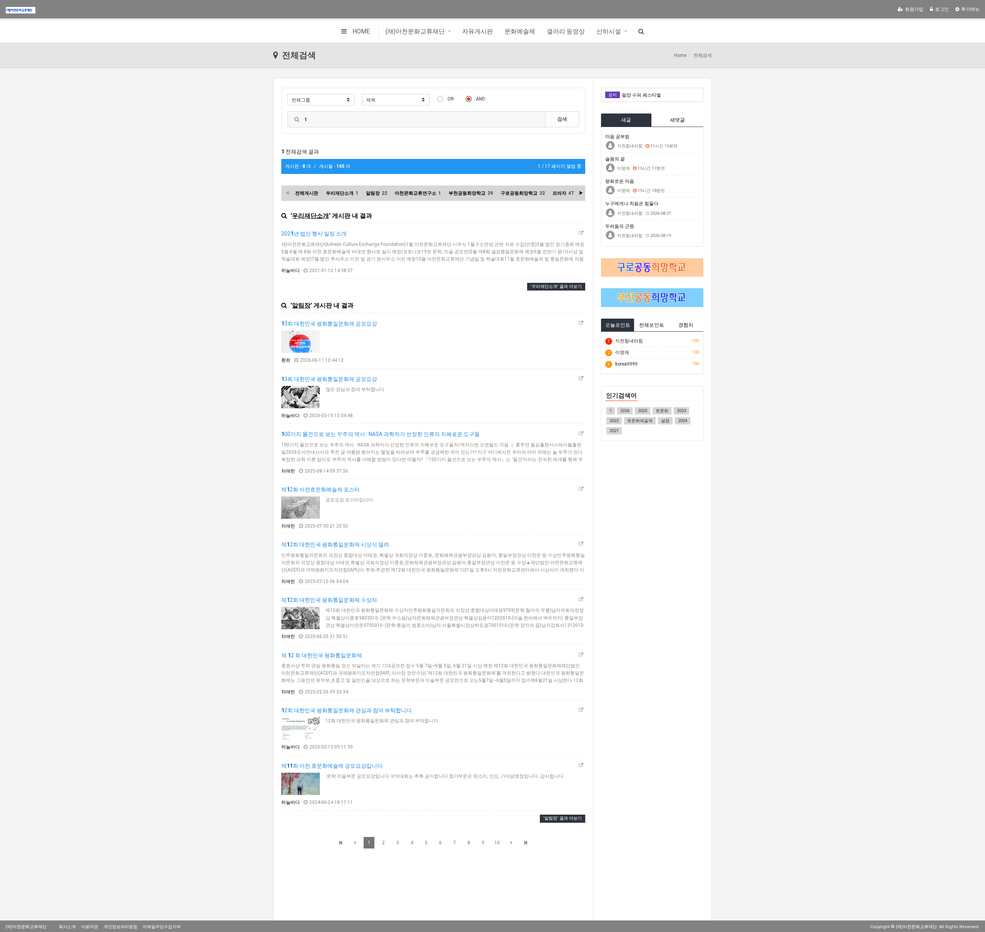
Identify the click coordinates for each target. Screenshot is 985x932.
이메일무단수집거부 (162, 926)
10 (497, 842)
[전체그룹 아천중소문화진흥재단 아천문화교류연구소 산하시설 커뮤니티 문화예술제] (320, 99)
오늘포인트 (617, 325)
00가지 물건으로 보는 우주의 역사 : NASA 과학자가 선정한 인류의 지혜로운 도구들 (380, 434)
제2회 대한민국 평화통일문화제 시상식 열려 (335, 544)
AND (480, 99)
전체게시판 (306, 193)
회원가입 (914, 9)
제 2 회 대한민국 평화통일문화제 (321, 655)
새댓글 (677, 120)
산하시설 (608, 31)
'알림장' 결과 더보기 (562, 818)
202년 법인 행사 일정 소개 (314, 233)
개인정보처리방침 (120, 926)
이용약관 (89, 926)
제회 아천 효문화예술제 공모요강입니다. (332, 766)
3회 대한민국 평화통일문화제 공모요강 (329, 324)
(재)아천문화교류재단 (415, 31)
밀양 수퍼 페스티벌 (641, 95)
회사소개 (67, 926)
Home (680, 55)
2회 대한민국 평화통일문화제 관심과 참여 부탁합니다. (347, 710)
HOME (361, 31)
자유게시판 (477, 31)
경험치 (685, 325)
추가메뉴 (970, 9)
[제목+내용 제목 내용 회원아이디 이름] (395, 99)
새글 (626, 120)
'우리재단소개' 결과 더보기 (556, 286)
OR (450, 99)
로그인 (942, 9)
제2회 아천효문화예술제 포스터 (320, 489)
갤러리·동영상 (566, 31)
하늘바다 (290, 270)
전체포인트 (651, 325)
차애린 (288, 471)
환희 (285, 360)
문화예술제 (519, 31)
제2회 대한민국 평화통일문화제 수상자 (329, 600)
